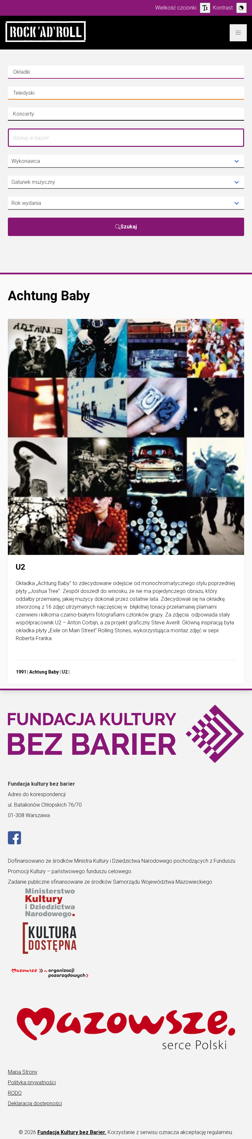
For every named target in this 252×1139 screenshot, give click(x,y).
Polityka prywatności (32, 1082)
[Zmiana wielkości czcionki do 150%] (205, 8)
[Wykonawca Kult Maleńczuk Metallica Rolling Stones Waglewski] (126, 161)
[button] (45, 32)
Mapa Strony (22, 1072)
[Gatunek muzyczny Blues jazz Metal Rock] (126, 182)
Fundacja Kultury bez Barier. (71, 1132)
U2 (65, 672)
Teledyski (34, 95)
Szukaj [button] (128, 227)
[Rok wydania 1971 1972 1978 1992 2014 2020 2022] (126, 203)
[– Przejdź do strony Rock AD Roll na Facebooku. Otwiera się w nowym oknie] (14, 842)
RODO (15, 1093)
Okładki (34, 74)
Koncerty (34, 116)
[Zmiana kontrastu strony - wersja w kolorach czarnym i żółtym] (241, 8)
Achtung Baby (44, 672)
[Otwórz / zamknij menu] (238, 32)
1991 (21, 672)
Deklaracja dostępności (35, 1103)
